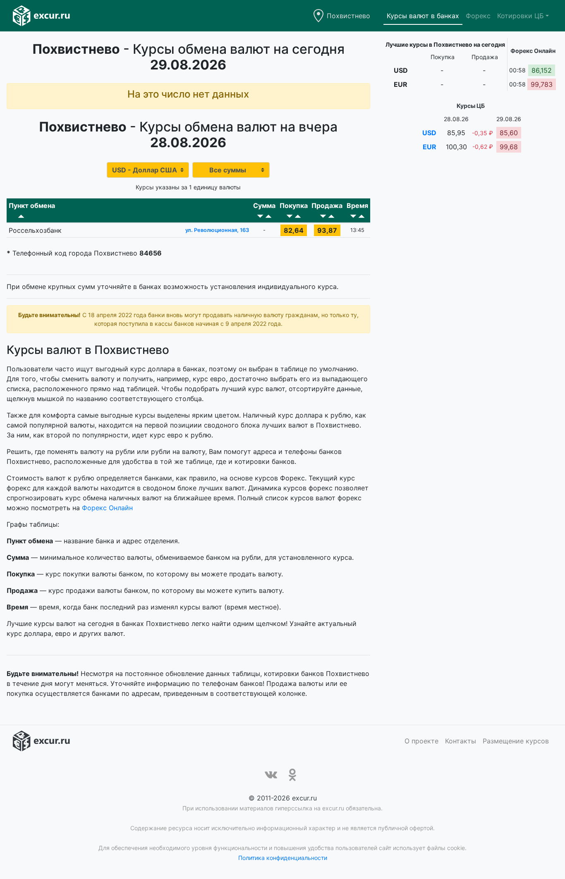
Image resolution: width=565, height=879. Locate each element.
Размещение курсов (516, 741)
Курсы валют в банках (423, 16)
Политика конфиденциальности (282, 857)
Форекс (478, 16)
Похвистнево (348, 16)
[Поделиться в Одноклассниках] (292, 775)
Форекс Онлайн (107, 508)
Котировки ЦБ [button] (520, 16)
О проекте (421, 741)
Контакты (460, 741)
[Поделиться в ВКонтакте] (271, 775)
